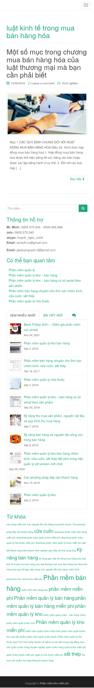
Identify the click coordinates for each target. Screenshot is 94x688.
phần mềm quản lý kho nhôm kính (43, 631)
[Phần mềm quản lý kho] (15, 498)
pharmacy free (14, 579)
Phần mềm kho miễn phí (54, 683)
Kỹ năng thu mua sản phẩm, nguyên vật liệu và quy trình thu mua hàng (54, 418)
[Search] (83, 208)
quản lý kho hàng (55, 647)
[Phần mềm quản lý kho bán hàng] (15, 347)
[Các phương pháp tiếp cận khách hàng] (15, 481)
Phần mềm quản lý (22, 270)
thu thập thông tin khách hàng (38, 660)
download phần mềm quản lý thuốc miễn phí (58, 542)
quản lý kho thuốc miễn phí (20, 654)
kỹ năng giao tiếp (47, 558)
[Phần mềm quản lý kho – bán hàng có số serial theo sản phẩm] (15, 401)
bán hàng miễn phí (16, 524)
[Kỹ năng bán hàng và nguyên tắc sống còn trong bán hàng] (15, 438)
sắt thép (72, 653)
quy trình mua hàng (23, 642)
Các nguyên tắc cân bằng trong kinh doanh (49, 524)
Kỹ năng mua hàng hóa (69, 558)
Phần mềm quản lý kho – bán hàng (33, 275)
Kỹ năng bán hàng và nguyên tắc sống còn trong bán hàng (53, 437)
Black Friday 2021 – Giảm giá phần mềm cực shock (52, 327)
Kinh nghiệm (70, 83)
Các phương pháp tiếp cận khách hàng (51, 477)
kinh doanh (29, 550)
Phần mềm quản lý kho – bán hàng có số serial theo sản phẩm (52, 399)
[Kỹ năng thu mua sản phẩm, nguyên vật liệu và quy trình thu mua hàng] (15, 419)
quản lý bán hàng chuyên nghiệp (28, 647)
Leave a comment (43, 83)
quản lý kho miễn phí (75, 647)
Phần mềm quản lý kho (40, 495)
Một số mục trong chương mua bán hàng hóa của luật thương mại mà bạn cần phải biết (47, 63)
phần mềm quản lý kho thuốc (42, 636)
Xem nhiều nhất (23, 315)
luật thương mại (49, 564)
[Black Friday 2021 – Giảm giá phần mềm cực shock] (15, 328)
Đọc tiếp (76, 179)
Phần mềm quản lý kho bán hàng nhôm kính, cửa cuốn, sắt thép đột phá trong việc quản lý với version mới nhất (53, 458)
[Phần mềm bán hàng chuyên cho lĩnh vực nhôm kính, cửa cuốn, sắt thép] (15, 364)
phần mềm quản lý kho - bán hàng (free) (65, 615)
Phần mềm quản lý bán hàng (44, 597)
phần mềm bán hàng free (34, 589)
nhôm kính (73, 569)
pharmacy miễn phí (32, 579)
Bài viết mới (53, 315)
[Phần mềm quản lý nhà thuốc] (15, 383)
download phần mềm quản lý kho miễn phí (38, 537)
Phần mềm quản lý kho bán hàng (47, 343)
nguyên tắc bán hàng (57, 569)
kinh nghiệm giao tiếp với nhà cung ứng (55, 550)
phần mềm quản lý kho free (21, 623)
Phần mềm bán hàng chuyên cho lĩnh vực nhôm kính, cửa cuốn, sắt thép (53, 363)
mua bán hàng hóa (67, 564)
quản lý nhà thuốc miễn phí (49, 654)
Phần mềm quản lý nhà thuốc (29, 301)
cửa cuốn (44, 530)
